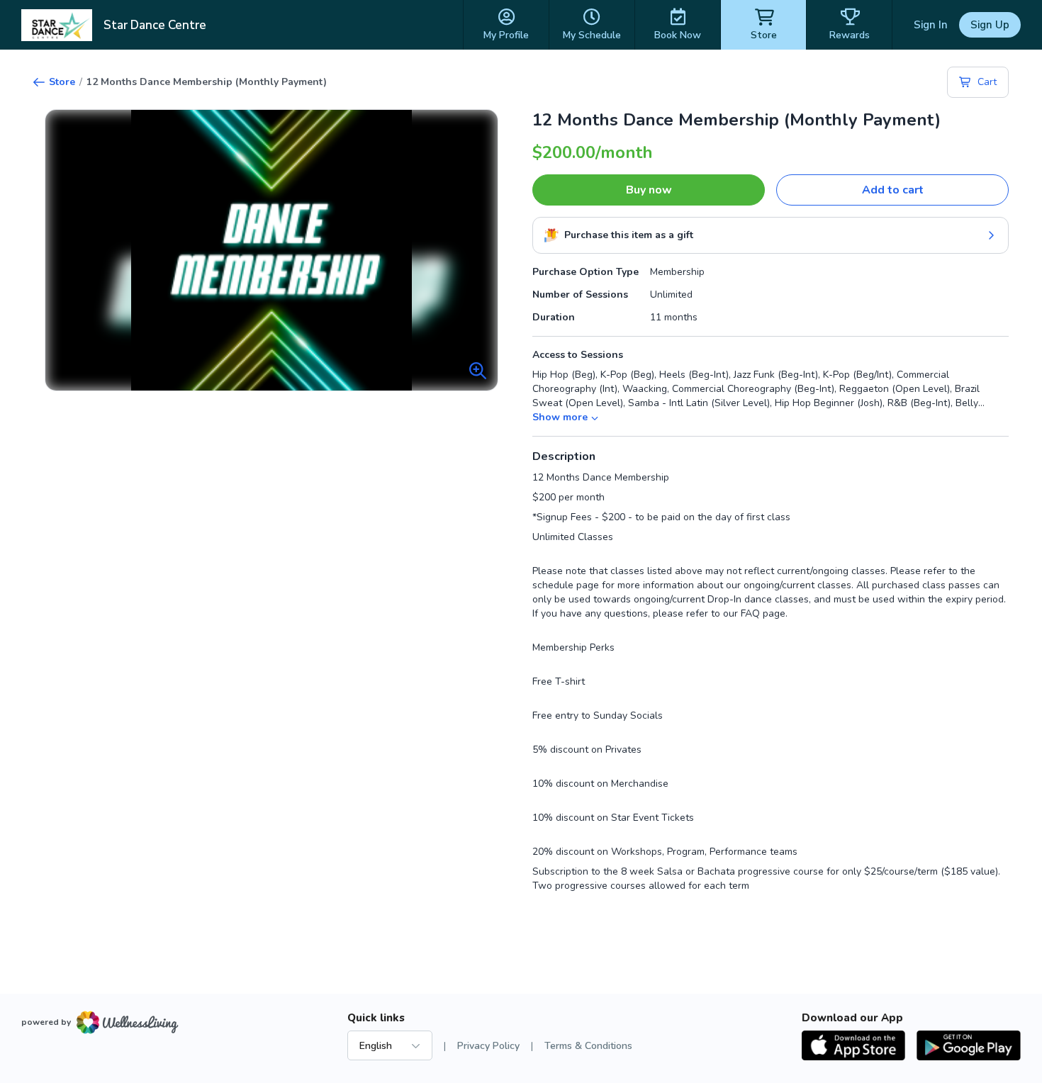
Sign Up (989, 25)
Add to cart (893, 190)
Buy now (649, 190)
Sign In (931, 25)
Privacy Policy (488, 1046)
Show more (560, 417)
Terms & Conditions (588, 1046)
